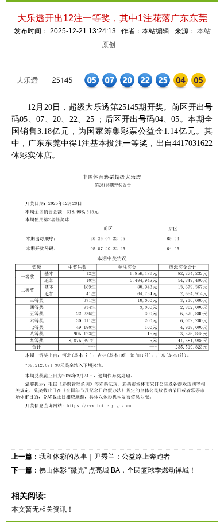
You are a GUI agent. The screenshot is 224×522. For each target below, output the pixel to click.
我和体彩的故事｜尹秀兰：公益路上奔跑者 (104, 457)
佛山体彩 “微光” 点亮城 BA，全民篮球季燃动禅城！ (117, 470)
